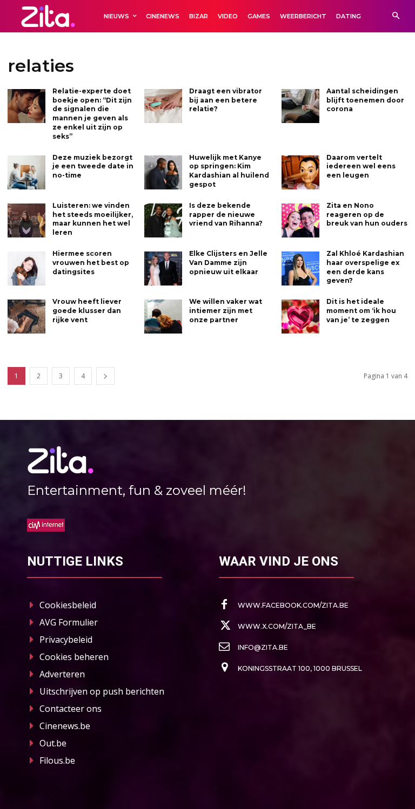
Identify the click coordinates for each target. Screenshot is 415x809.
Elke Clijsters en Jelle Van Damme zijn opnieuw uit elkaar (228, 262)
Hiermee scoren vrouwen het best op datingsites (90, 262)
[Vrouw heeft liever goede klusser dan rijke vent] (26, 317)
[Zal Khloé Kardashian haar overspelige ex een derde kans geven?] (300, 268)
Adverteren (62, 674)
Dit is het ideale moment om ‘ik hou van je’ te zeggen (361, 310)
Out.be (52, 743)
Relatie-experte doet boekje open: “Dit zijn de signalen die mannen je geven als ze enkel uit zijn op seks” (92, 113)
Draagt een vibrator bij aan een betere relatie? (225, 100)
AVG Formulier (68, 622)
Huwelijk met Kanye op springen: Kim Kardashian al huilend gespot (229, 170)
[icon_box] (284, 605)
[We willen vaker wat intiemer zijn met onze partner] (163, 317)
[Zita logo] (48, 16)
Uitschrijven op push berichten (101, 691)
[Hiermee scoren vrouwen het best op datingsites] (26, 268)
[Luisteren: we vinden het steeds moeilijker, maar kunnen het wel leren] (26, 220)
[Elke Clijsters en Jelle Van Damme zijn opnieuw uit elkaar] (163, 268)
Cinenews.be (64, 726)
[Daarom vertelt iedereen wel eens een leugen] (300, 172)
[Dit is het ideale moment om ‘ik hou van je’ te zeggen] (300, 317)
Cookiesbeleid (67, 605)
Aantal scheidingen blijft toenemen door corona (365, 100)
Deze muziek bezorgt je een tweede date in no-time (92, 166)
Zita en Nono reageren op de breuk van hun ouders (366, 214)
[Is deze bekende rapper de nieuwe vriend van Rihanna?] (163, 220)
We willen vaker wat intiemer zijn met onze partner (225, 310)
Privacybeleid (65, 639)
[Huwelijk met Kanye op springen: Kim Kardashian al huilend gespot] (163, 172)
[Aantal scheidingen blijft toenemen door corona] (300, 106)
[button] (396, 16)
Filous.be (57, 760)
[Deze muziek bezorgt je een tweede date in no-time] (26, 172)
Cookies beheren (74, 657)
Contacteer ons (70, 709)
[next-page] (105, 376)
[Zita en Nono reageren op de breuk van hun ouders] (300, 220)
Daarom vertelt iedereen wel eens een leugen (361, 166)
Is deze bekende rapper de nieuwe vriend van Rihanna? (226, 214)
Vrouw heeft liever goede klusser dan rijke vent (87, 310)
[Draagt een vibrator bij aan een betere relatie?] (163, 106)
